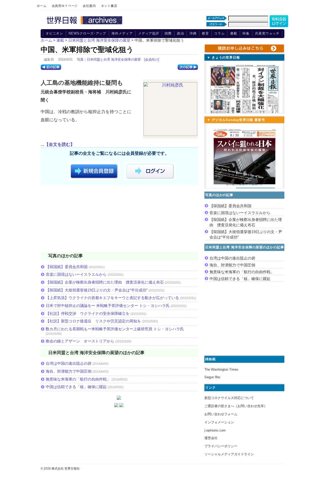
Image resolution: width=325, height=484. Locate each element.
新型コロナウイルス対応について (229, 398)
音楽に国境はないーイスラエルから (76, 274)
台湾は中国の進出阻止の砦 (68, 363)
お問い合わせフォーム (220, 414)
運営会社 (211, 438)
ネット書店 (109, 6)
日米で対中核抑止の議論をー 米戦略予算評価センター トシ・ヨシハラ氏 (108, 305)
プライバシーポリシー (220, 446)
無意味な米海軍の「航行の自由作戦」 (78, 379)
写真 (80, 59)
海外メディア (122, 33)
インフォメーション (219, 422)
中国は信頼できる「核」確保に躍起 (76, 387)
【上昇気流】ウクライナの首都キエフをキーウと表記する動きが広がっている (112, 298)
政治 (180, 33)
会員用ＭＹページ (65, 6)
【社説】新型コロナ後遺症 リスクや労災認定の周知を (93, 321)
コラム (219, 33)
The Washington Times (221, 369)
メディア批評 (148, 33)
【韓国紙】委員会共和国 (67, 267)
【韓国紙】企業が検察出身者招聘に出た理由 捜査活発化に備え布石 (105, 282)
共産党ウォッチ (267, 33)
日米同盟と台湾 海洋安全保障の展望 (114, 59)
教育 (205, 33)
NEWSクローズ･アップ (87, 33)
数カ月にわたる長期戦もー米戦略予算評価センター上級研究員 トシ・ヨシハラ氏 (115, 329)
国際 (168, 33)
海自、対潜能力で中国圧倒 (68, 371)
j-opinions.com (215, 430)
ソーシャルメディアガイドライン (229, 454)
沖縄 (193, 33)
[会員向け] (151, 59)
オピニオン (54, 33)
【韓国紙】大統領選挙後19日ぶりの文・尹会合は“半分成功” (97, 290)
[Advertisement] (119, 219)
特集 (246, 33)
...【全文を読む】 (58, 144)
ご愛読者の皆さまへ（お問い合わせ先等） (235, 406)
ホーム (42, 6)
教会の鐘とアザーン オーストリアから (80, 341)
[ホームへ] (85, 24)
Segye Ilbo (212, 377)
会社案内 (89, 6)
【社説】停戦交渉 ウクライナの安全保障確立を (87, 313)
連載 (233, 33)
